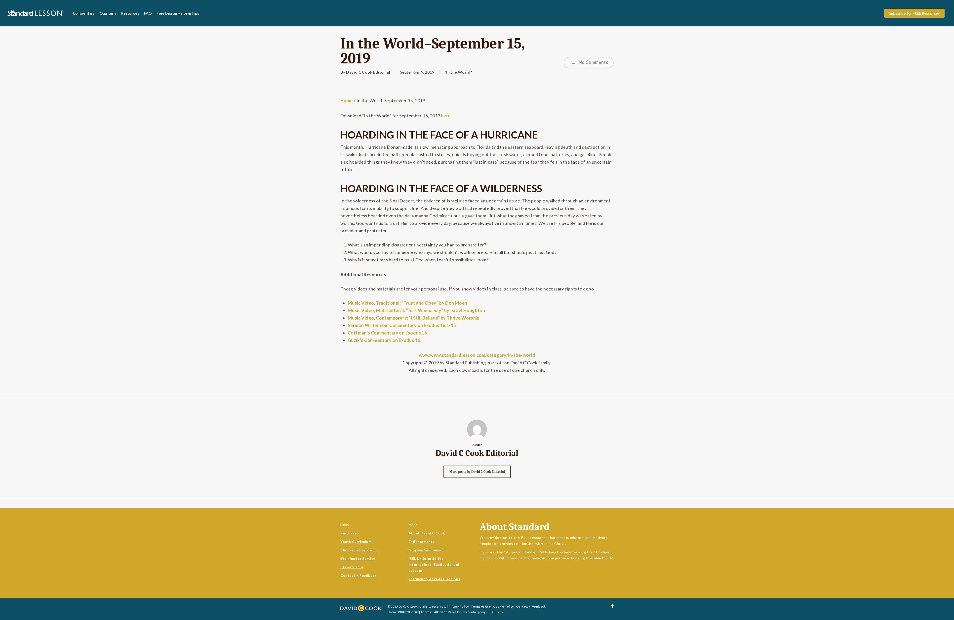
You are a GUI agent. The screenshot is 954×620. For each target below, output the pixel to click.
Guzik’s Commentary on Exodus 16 (384, 340)
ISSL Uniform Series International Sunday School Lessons (434, 564)
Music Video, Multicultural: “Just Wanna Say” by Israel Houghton (416, 310)
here (446, 115)
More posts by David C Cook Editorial (477, 472)
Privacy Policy (458, 606)
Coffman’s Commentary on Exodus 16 (387, 332)
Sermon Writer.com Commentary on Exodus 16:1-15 (402, 325)
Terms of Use (481, 606)
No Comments (593, 62)
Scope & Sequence (425, 550)
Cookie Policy (503, 606)
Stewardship (351, 567)
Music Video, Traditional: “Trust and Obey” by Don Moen (407, 303)
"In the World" (458, 72)
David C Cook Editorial (368, 72)
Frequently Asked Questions (434, 579)
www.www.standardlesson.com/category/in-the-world (477, 355)
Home (346, 100)
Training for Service (357, 558)
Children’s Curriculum (359, 550)
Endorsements (422, 541)
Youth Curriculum (356, 541)
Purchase (348, 533)
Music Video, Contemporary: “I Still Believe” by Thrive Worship (413, 318)
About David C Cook (427, 533)
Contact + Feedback (358, 575)
